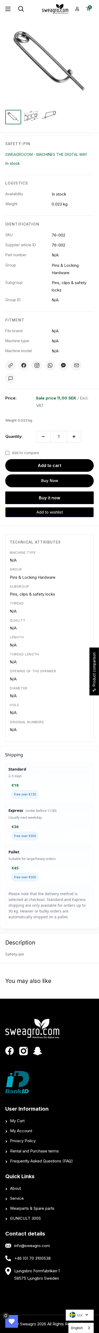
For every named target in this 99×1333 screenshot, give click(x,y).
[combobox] (81, 1328)
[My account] (77, 9)
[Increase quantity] (74, 436)
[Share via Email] (76, 365)
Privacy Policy (23, 1140)
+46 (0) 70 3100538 (32, 1258)
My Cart (17, 1120)
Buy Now (49, 480)
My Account (21, 1130)
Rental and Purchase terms (34, 1151)
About (15, 1188)
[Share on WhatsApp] (50, 365)
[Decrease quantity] (43, 436)
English (77, 1328)
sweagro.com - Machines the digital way (46, 154)
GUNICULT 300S (25, 1218)
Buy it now (49, 497)
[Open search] (27, 9)
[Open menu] (8, 9)
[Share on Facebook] (23, 365)
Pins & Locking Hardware (32, 577)
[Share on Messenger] (63, 365)
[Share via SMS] (10, 378)
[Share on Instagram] (37, 365)
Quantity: (14, 436)
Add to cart (49, 465)
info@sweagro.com (32, 1245)
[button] (49, 512)
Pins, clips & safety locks (32, 594)
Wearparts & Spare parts (32, 1208)
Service (17, 1198)
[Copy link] (10, 365)
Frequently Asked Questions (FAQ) (41, 1160)
